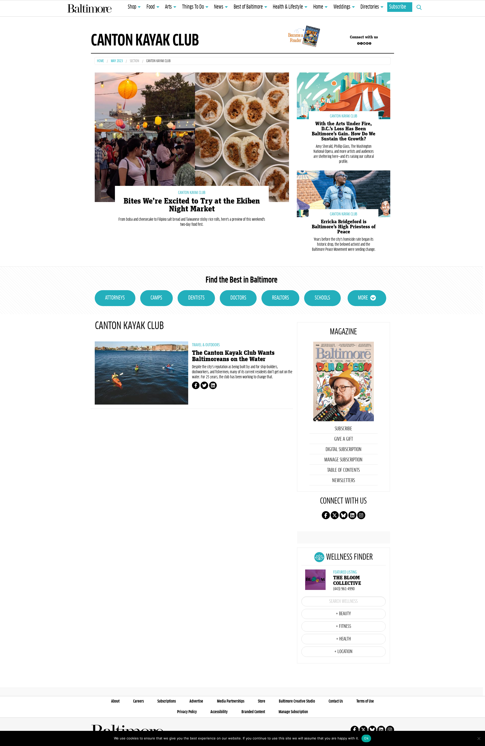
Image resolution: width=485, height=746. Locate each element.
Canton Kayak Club (191, 193)
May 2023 (117, 61)
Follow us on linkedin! (367, 43)
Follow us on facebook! (358, 43)
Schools (322, 298)
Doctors (238, 298)
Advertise (196, 701)
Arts (168, 7)
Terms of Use (365, 701)
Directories (369, 7)
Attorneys (115, 298)
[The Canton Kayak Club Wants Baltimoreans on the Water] (141, 373)
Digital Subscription (343, 449)
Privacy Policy (187, 712)
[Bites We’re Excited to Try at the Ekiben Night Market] (192, 136)
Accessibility (219, 712)
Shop (132, 7)
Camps (156, 298)
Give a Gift (343, 439)
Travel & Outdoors (206, 345)
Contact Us (336, 701)
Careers (138, 701)
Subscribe (397, 7)
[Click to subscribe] (303, 37)
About (115, 701)
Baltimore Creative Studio (297, 701)
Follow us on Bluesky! (364, 43)
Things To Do (193, 7)
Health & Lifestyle (288, 7)
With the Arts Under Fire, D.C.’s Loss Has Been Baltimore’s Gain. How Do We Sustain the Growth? (343, 131)
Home (318, 7)
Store (261, 701)
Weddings (341, 7)
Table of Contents (343, 470)
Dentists (196, 298)
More (363, 298)
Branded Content (253, 712)
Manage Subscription (343, 459)
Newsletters (343, 480)
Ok (366, 738)
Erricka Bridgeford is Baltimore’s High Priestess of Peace (344, 226)
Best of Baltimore (248, 7)
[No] (478, 738)
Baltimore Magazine (89, 8)
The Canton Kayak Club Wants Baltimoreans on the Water (233, 356)
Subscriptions (166, 701)
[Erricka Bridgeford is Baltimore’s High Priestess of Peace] (343, 193)
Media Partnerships (230, 701)
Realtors (280, 298)
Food (151, 7)
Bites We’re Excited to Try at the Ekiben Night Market (192, 205)
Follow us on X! (361, 43)
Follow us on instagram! (370, 43)
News (218, 7)
